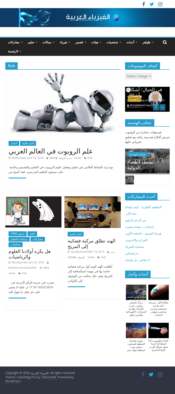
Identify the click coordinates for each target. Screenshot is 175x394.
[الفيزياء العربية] (87, 10)
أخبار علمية (28, 143)
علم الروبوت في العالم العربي (51, 150)
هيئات (94, 42)
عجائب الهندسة (137, 154)
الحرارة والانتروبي (136, 240)
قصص (79, 42)
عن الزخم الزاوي (135, 220)
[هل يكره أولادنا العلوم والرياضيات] (33, 199)
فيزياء (63, 42)
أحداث (130, 42)
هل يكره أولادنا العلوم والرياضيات (30, 254)
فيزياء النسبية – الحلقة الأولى (143, 233)
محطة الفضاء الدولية (140, 164)
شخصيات (112, 42)
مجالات (46, 42)
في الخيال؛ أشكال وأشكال (144, 92)
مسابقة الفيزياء (134, 247)
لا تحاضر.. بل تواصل (137, 260)
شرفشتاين (131, 253)
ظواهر (146, 42)
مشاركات (14, 42)
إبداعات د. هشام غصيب (139, 227)
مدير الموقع (65, 158)
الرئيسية (13, 51)
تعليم (31, 42)
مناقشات (15, 244)
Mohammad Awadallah (22, 267)
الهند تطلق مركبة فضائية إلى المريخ (91, 243)
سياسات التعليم (19, 239)
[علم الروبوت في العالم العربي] (63, 75)
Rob (90, 158)
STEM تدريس (18, 233)
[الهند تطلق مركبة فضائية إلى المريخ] (92, 199)
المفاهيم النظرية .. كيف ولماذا (143, 207)
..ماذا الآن (131, 213)
